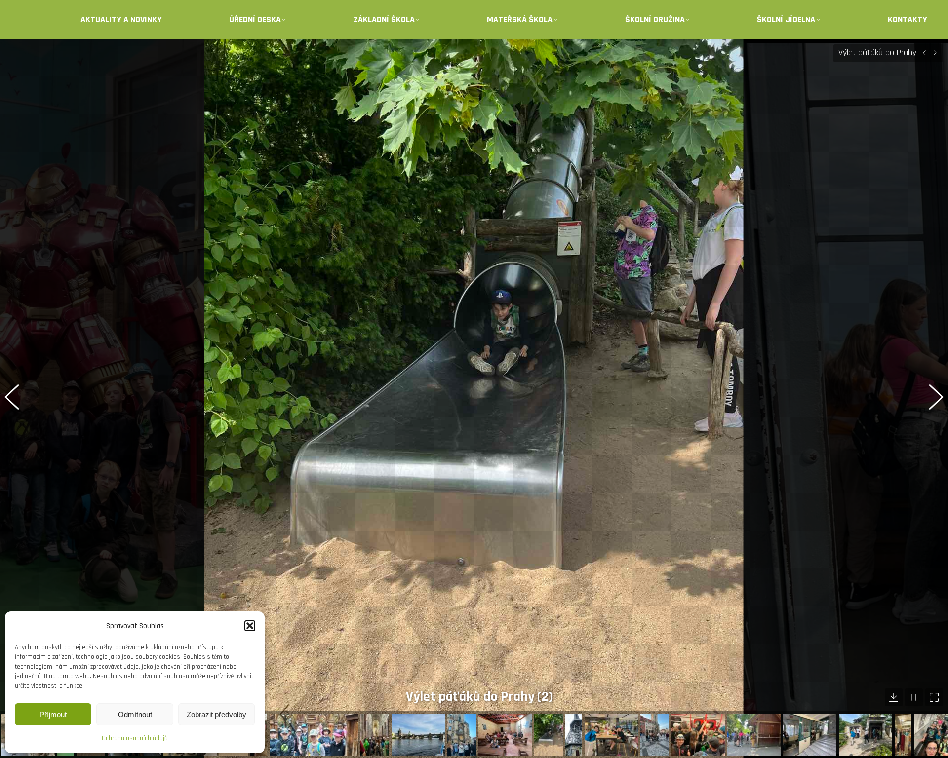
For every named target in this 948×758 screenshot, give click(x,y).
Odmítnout (135, 714)
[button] (250, 626)
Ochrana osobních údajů (135, 738)
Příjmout (53, 714)
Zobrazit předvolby (216, 714)
